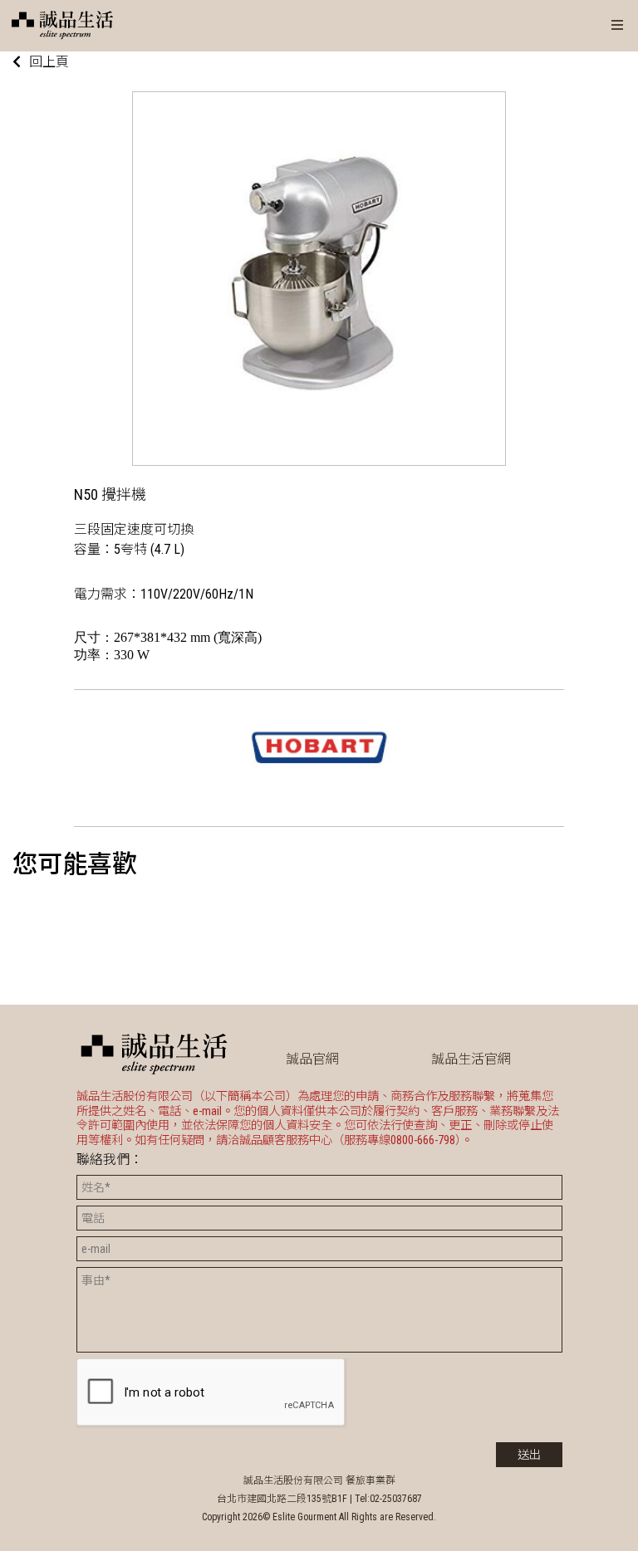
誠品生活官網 (471, 1059)
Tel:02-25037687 (388, 1499)
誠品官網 (312, 1059)
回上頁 (49, 62)
